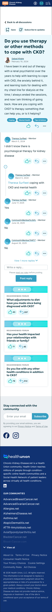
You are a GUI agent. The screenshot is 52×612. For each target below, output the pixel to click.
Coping (12, 120)
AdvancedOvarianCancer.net (21, 504)
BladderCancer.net (15, 537)
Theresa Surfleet (19, 138)
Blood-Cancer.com (15, 541)
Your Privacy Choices (14, 563)
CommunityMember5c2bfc (24, 220)
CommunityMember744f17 (24, 240)
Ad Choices (30, 567)
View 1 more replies (24, 260)
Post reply (26, 278)
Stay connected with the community (20, 407)
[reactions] (28, 126)
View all (10, 547)
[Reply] (36, 126)
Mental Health (24, 120)
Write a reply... (15, 267)
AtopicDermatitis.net (16, 522)
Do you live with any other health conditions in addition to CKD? (25, 372)
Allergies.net (11, 508)
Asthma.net (10, 518)
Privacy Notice (24, 426)
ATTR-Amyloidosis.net (17, 527)
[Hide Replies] (5, 166)
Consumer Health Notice (16, 559)
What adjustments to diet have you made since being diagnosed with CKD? (24, 303)
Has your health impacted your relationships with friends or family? (23, 337)
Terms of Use (42, 426)
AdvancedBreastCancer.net (20, 499)
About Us (8, 555)
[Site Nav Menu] (48, 3)
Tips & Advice (40, 120)
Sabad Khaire (18, 58)
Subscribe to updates (35, 30)
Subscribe (40, 416)
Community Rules (12, 567)
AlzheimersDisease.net (17, 513)
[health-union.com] (16, 457)
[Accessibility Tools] (35, 3)
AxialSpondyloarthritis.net (19, 532)
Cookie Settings (36, 563)
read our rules (22, 272)
